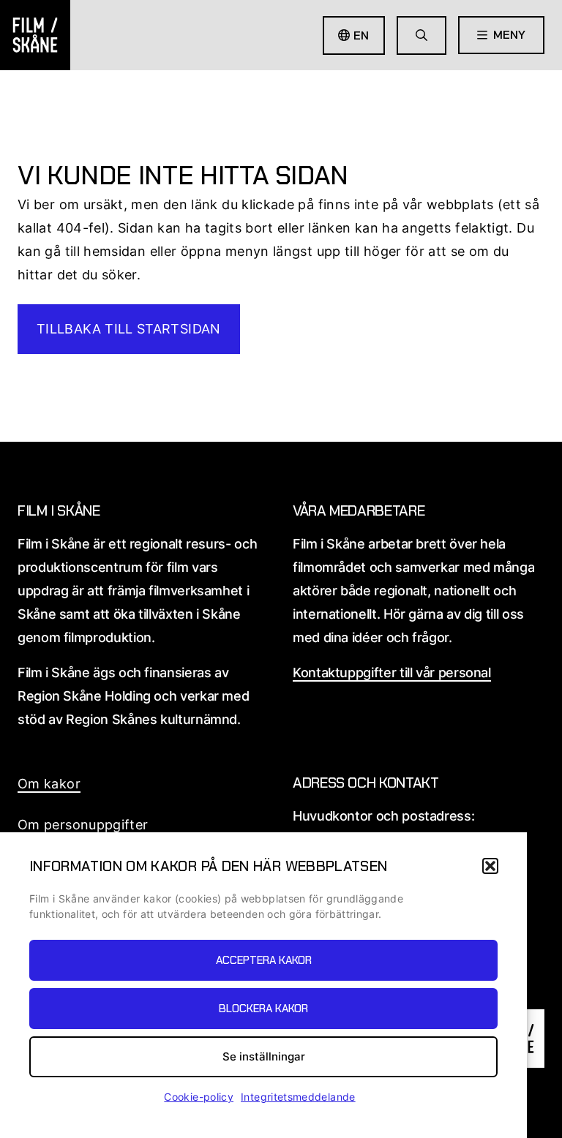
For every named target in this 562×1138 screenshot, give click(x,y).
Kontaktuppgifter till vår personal (392, 672)
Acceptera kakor (264, 960)
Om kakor (49, 783)
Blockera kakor (263, 1008)
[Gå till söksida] (421, 35)
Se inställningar (263, 1056)
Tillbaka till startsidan (129, 328)
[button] (490, 866)
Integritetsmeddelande (298, 1096)
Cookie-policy (198, 1096)
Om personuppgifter (83, 824)
